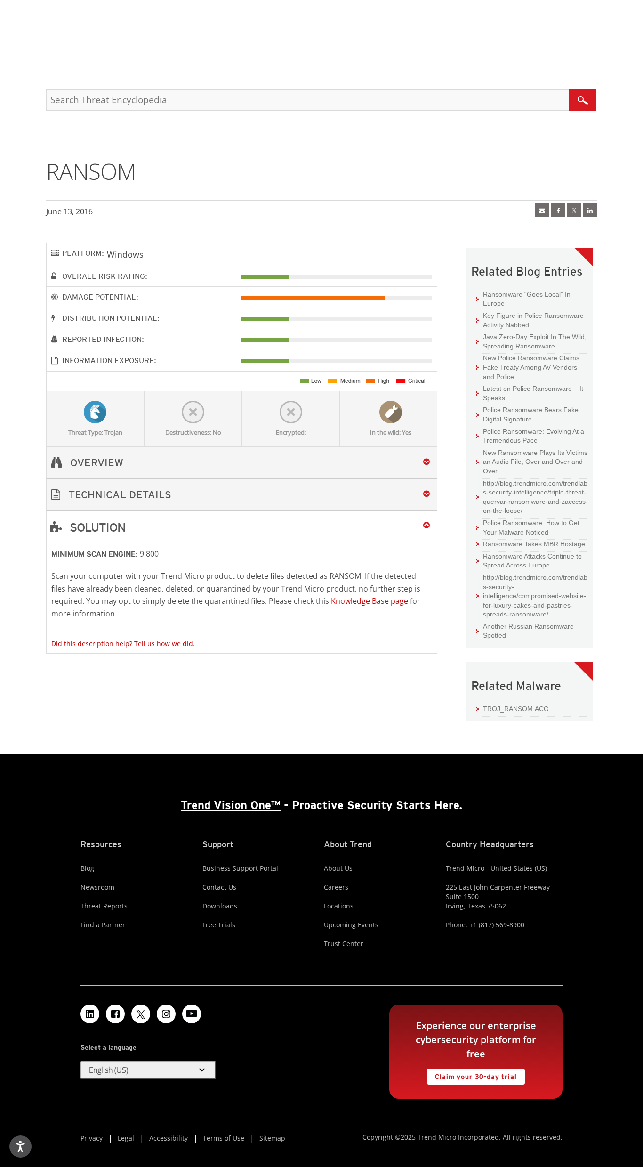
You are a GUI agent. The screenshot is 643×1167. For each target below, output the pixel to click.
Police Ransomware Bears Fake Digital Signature (531, 414)
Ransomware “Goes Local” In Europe (527, 299)
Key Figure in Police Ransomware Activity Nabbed (533, 320)
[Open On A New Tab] (574, 210)
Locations (339, 905)
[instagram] (166, 1014)
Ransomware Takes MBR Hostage (534, 544)
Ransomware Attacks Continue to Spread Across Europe (532, 560)
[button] (241, 495)
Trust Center (343, 943)
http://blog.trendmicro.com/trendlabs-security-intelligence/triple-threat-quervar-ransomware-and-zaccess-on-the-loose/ (535, 497)
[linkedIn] (590, 210)
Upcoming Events (351, 924)
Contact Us (219, 887)
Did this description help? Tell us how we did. (123, 643)
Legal (126, 1138)
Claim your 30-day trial (471, 1074)
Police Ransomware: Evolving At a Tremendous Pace (533, 436)
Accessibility (168, 1138)
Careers (336, 887)
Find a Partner (102, 924)
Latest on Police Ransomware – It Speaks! (533, 393)
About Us (338, 868)
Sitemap (272, 1138)
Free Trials (218, 924)
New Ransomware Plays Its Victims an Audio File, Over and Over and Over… (535, 462)
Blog (87, 868)
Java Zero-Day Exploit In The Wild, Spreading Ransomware (535, 341)
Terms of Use (223, 1138)
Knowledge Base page (369, 601)
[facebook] (558, 210)
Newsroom (97, 887)
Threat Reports (104, 905)
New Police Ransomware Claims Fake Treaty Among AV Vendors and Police (531, 367)
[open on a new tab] (140, 1014)
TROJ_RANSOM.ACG (516, 709)
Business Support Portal (240, 868)
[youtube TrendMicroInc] (191, 1014)
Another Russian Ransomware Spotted (528, 631)
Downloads (219, 905)
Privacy (91, 1138)
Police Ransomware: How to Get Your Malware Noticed (531, 527)
